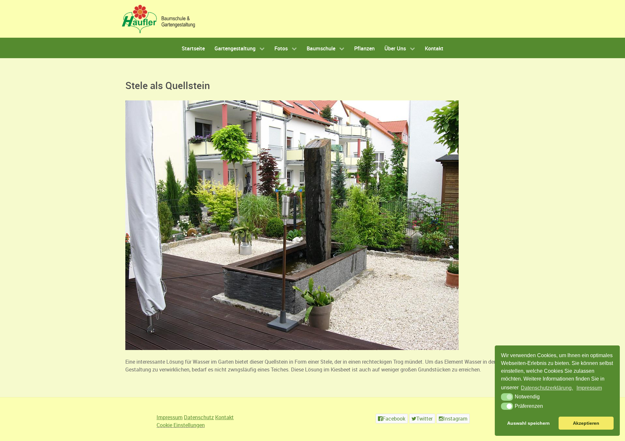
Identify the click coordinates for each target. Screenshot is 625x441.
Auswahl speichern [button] (528, 423)
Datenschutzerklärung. (547, 388)
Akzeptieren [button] (586, 423)
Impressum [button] (589, 388)
